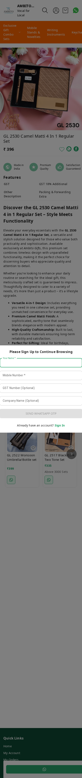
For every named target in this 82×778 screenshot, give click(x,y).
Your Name (9, 358)
